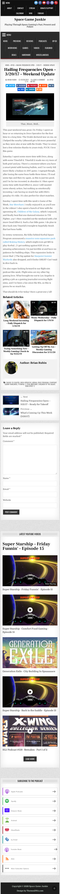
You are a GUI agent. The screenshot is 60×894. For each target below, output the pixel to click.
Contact (20, 8)
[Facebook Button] (40, 2)
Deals (14, 54)
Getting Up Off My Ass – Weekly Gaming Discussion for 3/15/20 (44, 349)
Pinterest (33, 85)
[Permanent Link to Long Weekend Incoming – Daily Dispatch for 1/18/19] (16, 310)
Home (7, 65)
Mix (40, 89)
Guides (25, 48)
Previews (17, 41)
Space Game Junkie (30, 19)
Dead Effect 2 (30, 386)
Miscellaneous (42, 54)
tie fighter (16, 382)
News (5, 41)
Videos (36, 48)
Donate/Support (46, 8)
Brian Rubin (12, 80)
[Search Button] (56, 2)
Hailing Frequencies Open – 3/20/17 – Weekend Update (30, 72)
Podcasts (43, 41)
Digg (22, 89)
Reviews (29, 41)
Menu (8, 2)
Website (7, 500)
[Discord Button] (52, 2)
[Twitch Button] (48, 2)
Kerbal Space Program (40, 382)
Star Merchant (16, 204)
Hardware (26, 54)
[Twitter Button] (36, 2)
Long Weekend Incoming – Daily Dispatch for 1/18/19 (16, 323)
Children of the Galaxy (28, 211)
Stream (32, 8)
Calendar (20, 13)
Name (6, 478)
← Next (24, 397)
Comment (8, 441)
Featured (48, 48)
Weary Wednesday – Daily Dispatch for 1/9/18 (43, 319)
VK (52, 85)
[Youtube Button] (44, 2)
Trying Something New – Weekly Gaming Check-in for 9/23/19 (16, 351)
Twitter (12, 85)
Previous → (26, 409)
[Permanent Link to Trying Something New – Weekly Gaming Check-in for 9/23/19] (16, 338)
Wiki (30, 13)
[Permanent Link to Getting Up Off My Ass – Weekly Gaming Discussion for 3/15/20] (44, 337)
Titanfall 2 (22, 384)
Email (6, 489)
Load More (30, 758)
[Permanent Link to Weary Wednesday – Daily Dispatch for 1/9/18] (44, 308)
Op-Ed (54, 41)
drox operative (26, 382)
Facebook (22, 85)
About (9, 8)
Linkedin (32, 89)
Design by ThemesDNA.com (30, 891)
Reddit (44, 85)
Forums (41, 13)
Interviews (12, 48)
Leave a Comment (39, 80)
